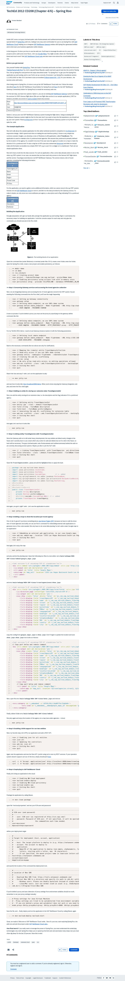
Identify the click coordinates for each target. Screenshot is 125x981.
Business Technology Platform (91, 59)
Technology (34, 7)
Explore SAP (107, 2)
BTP (98, 53)
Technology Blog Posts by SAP (46, 7)
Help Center (74, 2)
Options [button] (102, 14)
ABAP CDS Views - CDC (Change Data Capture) (101, 44)
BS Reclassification (89, 53)
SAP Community (11, 7)
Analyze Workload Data (109, 50)
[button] (110, 23)
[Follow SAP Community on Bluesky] (107, 978)
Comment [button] (74, 949)
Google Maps (42, 54)
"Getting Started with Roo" (15, 70)
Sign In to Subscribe (109, 11)
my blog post (28, 119)
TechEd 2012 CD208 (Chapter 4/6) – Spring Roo (39, 11)
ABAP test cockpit (88, 47)
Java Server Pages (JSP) (46, 521)
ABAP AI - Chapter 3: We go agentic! (94, 70)
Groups (44, 2)
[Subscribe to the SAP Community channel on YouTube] (110, 978)
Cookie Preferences (65, 978)
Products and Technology (31, 2)
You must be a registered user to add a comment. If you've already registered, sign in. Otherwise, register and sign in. (41, 965)
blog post (60, 143)
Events (67, 2)
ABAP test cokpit (100, 47)
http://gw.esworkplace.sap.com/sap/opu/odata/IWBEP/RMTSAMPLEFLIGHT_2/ (40, 103)
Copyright (28, 978)
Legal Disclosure (38, 978)
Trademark (47, 978)
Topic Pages (84, 2)
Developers (51, 2)
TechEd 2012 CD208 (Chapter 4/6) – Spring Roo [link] (67, 7)
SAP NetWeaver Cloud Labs (34, 56)
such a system (32, 99)
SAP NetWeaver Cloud (24, 190)
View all (85, 168)
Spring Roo (21, 42)
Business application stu (107, 56)
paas (33, 942)
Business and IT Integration (91, 56)
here (15, 87)
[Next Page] (102, 61)
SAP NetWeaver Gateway (42, 44)
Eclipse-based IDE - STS (52, 77)
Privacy (12, 978)
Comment (13, 969)
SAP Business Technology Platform (16, 32)
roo (38, 942)
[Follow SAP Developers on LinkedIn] (113, 978)
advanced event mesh (90, 50)
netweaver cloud (25, 942)
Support (55, 978)
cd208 (9, 942)
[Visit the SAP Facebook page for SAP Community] (103, 978)
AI (99, 50)
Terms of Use (20, 978)
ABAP (85, 44)
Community (17, 2)
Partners (60, 2)
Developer (15, 942)
